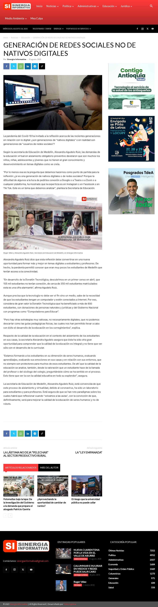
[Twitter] (147, 29)
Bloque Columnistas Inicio (48, 495)
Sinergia (57, 29)
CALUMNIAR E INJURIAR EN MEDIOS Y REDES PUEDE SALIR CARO (88, 568)
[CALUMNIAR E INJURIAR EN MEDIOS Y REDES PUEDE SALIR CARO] (63, 569)
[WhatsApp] (21, 66)
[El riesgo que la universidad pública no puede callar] (86, 485)
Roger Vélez (80, 581)
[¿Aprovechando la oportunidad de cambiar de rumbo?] (52, 485)
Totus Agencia (70, 604)
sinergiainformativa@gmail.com (32, 560)
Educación (108, 6)
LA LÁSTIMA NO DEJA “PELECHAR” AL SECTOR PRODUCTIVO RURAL (25, 454)
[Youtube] (152, 29)
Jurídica (125, 6)
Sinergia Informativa (16, 59)
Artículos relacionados (20, 467)
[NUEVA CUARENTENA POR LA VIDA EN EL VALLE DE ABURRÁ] (63, 553)
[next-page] (10, 516)
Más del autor (49, 467)
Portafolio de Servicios (77, 29)
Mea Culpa (37, 18)
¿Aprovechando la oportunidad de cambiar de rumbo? (51, 502)
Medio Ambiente (14, 18)
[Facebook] (137, 29)
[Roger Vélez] (61, 585)
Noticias (51, 6)
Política (66, 6)
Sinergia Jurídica (81, 575)
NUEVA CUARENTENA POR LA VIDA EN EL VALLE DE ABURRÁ (87, 552)
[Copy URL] (42, 66)
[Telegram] (35, 66)
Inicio (39, 6)
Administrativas (87, 6)
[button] (151, 6)
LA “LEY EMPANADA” (88, 452)
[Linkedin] (28, 66)
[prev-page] (5, 516)
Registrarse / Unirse (42, 29)
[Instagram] (142, 29)
